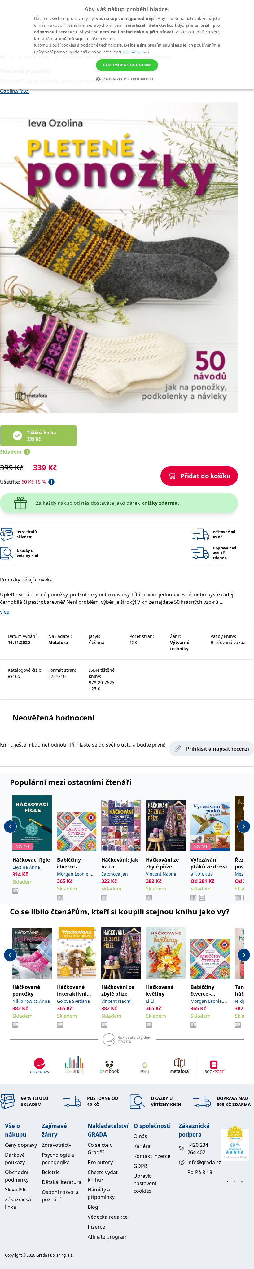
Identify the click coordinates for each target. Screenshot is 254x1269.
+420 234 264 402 (197, 1148)
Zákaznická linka (18, 1203)
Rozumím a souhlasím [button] (127, 65)
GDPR (140, 1166)
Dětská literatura (61, 1182)
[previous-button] (10, 826)
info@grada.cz (201, 1162)
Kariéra (142, 1146)
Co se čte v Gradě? (100, 1148)
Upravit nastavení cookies (145, 1183)
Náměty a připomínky (101, 1193)
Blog (93, 1207)
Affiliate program (108, 1236)
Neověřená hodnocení (53, 717)
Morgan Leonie (72, 874)
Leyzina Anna (26, 867)
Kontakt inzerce (152, 1156)
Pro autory (100, 1162)
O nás (140, 1136)
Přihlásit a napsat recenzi (217, 748)
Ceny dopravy (21, 1144)
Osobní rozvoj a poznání (60, 1196)
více (4, 611)
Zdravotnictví (57, 1144)
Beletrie (51, 1172)
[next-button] (243, 826)
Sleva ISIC (16, 1189)
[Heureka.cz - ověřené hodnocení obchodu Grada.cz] (235, 1143)
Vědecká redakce (108, 1216)
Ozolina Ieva (14, 91)
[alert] (127, 44)
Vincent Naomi (161, 874)
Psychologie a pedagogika (58, 1158)
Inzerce (96, 1226)
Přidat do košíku (205, 476)
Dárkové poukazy (15, 1158)
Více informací (136, 52)
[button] (127, 79)
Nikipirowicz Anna (31, 1001)
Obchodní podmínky (16, 1176)
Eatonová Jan (114, 874)
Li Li (150, 1001)
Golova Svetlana (73, 1001)
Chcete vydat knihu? (103, 1176)
